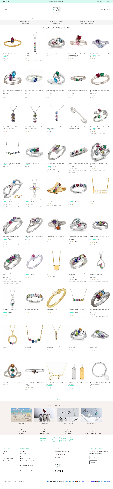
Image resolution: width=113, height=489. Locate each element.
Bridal (67, 18)
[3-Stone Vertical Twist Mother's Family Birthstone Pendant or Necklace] (56, 115)
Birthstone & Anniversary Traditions (28, 460)
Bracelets (55, 18)
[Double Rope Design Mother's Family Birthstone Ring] (100, 225)
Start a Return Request (8, 458)
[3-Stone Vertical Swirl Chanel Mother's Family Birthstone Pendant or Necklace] (35, 115)
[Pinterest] (6, 1)
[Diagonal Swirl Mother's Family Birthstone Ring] (35, 225)
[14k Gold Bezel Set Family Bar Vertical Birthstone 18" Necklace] (35, 42)
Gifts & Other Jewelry (75, 18)
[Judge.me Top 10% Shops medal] (71, 439)
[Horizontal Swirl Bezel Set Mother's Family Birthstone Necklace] (78, 298)
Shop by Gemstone (24, 18)
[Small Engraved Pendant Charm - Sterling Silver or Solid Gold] (78, 371)
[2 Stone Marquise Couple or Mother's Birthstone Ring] (35, 79)
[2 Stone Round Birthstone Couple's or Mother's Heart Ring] (78, 79)
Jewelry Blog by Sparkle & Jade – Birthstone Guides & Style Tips (33, 470)
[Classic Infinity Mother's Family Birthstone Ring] (13, 188)
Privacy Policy (23, 463)
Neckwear (48, 18)
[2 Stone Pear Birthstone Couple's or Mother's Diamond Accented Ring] (56, 79)
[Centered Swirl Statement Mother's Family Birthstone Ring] (100, 152)
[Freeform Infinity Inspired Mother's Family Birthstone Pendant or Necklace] (13, 298)
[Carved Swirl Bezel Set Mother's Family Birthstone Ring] (78, 152)
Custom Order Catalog (25, 458)
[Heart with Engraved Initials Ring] (56, 298)
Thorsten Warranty (24, 467)
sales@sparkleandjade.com (63, 451)
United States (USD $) (101, 1)
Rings (42, 18)
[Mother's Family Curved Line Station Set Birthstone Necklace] (35, 335)
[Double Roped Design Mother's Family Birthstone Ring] (13, 261)
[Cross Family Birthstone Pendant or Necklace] (35, 188)
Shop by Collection (35, 18)
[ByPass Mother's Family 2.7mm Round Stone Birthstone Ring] (56, 152)
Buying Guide (6, 460)
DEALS (84, 18)
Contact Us (5, 451)
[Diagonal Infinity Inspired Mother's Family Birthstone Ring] (13, 225)
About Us (22, 451)
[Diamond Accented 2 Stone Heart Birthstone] (56, 225)
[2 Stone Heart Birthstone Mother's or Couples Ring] (100, 42)
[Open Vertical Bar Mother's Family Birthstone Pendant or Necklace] (56, 335)
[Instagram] (4, 1)
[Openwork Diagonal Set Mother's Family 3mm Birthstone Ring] (78, 335)
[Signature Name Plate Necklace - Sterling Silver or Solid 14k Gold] (56, 371)
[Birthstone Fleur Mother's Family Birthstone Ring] (100, 115)
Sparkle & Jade (8, 485)
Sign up (93, 462)
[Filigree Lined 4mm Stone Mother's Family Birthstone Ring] (78, 261)
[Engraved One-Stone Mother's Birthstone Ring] (35, 261)
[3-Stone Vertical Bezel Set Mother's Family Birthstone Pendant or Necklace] (13, 115)
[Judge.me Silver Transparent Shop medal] (60, 439)
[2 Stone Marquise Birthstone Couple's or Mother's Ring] (13, 79)
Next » (58, 399)
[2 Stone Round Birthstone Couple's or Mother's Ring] (100, 79)
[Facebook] (3, 1)
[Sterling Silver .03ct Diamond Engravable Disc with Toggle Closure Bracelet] (100, 371)
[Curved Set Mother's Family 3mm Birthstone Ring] (78, 188)
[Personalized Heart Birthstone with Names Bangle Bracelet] (35, 371)
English (108, 1)
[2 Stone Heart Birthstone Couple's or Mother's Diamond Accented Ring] (78, 42)
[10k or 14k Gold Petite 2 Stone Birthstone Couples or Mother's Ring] (13, 42)
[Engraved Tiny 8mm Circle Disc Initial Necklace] (56, 261)
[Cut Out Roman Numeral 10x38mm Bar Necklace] (100, 188)
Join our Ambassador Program (26, 465)
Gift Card (5, 463)
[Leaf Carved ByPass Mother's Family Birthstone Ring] (100, 298)
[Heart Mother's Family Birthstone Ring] (35, 298)
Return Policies (6, 453)
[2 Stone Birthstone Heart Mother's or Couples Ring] (56, 42)
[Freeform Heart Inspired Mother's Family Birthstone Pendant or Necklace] (100, 261)
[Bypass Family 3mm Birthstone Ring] (35, 152)
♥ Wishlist (91, 18)
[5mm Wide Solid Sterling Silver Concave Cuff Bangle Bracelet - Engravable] (78, 115)
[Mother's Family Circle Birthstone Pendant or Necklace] (13, 335)
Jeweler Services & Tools (25, 456)
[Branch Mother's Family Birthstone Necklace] (13, 152)
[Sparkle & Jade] (56, 9)
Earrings (61, 18)
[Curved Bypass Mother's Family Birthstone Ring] (56, 188)
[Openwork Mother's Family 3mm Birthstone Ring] (13, 371)
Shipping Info (23, 453)
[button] (6, 56)
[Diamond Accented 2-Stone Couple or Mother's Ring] (78, 225)
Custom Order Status (7, 456)
